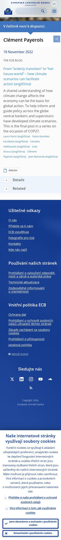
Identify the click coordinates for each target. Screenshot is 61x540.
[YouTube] (40, 379)
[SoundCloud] (50, 379)
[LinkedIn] (21, 379)
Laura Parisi (10, 136)
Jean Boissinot (36, 157)
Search (43, 11)
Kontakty (14, 244)
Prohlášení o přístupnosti (26, 339)
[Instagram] (31, 379)
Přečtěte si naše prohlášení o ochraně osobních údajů (32, 500)
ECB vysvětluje (18, 232)
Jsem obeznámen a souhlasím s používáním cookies (33, 523)
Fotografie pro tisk (21, 238)
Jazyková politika (20, 345)
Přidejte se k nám (20, 226)
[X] (12, 379)
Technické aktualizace (23, 282)
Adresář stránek (20, 354)
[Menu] (54, 11)
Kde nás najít (17, 249)
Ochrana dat (17, 314)
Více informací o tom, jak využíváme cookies (33, 510)
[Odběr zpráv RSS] (31, 388)
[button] (54, 3)
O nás (12, 220)
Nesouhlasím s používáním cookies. (33, 533)
